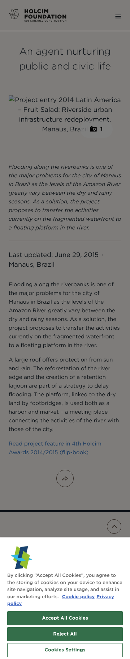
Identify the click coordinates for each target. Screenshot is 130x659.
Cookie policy (78, 597)
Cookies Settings (64, 650)
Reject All (65, 634)
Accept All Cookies (65, 618)
